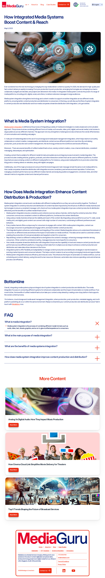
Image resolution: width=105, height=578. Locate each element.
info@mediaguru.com (63, 557)
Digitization (35, 551)
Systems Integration (58, 551)
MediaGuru (16, 304)
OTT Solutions (45, 551)
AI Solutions (69, 551)
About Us (34, 4)
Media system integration (13, 127)
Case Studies (51, 4)
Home (40, 547)
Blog (42, 4)
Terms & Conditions (63, 561)
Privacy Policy (62, 564)
